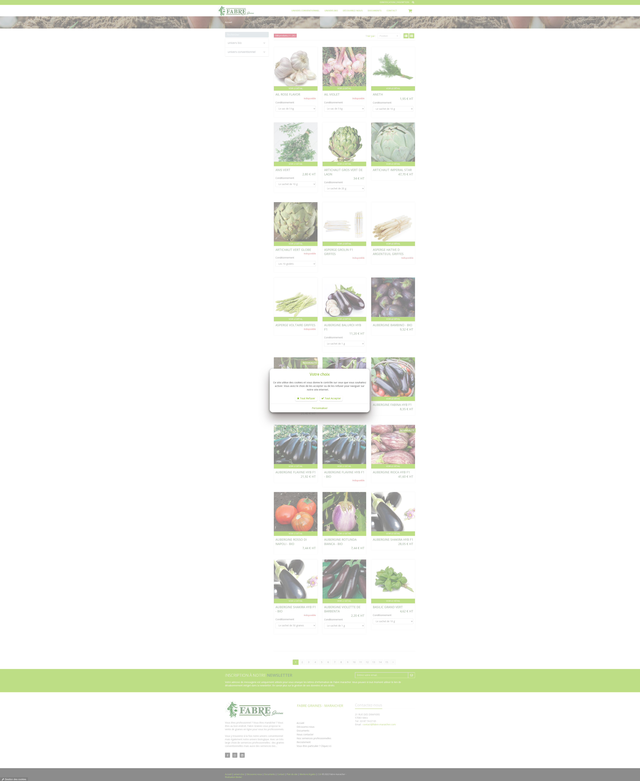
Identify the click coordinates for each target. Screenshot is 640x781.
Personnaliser (320, 408)
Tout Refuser (307, 398)
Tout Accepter (332, 398)
